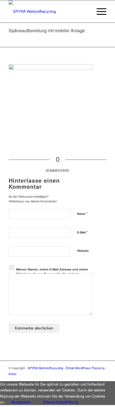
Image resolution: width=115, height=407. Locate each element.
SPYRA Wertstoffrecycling (45, 368)
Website (83, 251)
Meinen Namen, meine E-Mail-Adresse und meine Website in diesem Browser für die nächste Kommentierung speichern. (52, 274)
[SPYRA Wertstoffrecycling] (48, 11)
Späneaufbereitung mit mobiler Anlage (47, 30)
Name (82, 213)
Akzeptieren (20, 401)
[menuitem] (85, 11)
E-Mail (82, 232)
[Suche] (85, 11)
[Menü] (98, 11)
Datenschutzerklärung (60, 401)
